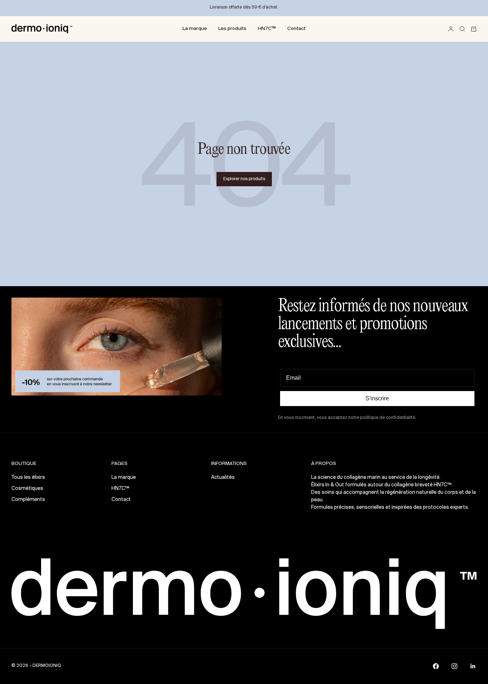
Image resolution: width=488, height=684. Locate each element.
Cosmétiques (27, 488)
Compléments (28, 499)
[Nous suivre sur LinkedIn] (473, 666)
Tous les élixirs (28, 477)
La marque (195, 28)
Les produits (232, 28)
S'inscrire (377, 398)
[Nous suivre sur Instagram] (454, 666)
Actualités (223, 477)
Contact (296, 28)
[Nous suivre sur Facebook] (435, 666)
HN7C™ (267, 28)
